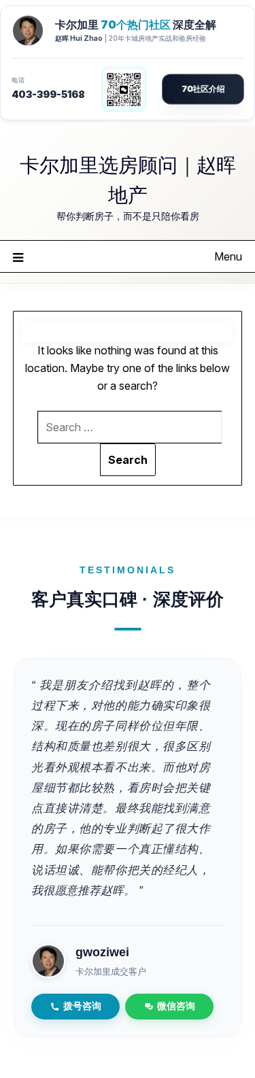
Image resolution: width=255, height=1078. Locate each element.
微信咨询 (176, 1006)
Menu (228, 256)
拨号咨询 (82, 1006)
